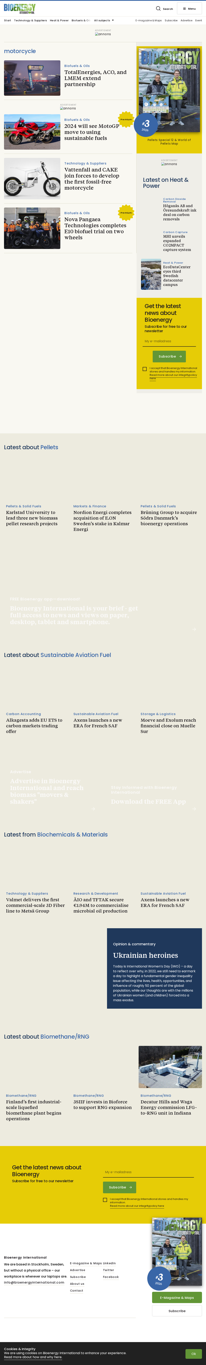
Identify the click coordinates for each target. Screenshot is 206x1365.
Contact (76, 1291)
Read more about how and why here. (33, 1357)
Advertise (186, 20)
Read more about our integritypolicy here (173, 376)
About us (77, 1284)
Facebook (111, 1277)
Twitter (108, 1270)
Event (198, 20)
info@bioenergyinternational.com (34, 1282)
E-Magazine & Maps (177, 1297)
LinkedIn (109, 1263)
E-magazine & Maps (149, 20)
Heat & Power (59, 20)
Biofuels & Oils (82, 20)
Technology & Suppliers (30, 20)
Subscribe (171, 20)
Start (7, 20)
